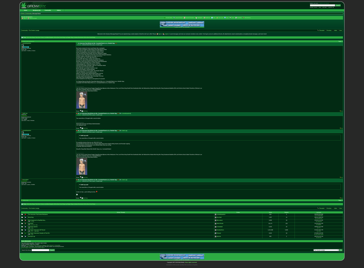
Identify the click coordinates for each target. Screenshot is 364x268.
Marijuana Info (36, 10)
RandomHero (220, 230)
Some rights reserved (191, 262)
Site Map (325, 7)
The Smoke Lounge (34, 30)
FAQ (320, 7)
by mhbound (319, 221)
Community (48, 10)
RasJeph (219, 217)
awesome (30, 223)
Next (340, 30)
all (32, 221)
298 (35, 231)
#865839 (79, 114)
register (167, 34)
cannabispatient (126, 113)
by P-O (318, 227)
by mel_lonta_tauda (318, 234)
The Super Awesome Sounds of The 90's (39, 233)
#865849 (79, 132)
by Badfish (318, 224)
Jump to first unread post (28, 41)
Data (48, 245)
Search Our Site (314, 3)
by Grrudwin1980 (319, 215)
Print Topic (41, 247)
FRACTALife (220, 223)
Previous (328, 30)
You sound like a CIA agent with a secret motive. (91, 137)
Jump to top (25, 200)
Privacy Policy (314, 7)
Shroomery (248, 17)
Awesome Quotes (33, 226)
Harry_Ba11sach (38, 245)
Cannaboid (219, 226)
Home (25, 10)
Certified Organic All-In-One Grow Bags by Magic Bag (58, 37)
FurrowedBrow (30, 245)
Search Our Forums (324, 3)
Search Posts (179, 17)
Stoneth (51, 245)
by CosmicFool (318, 218)
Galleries (207, 17)
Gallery (59, 10)
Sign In (25, 18)
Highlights (200, 17)
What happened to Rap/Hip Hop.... (37, 220)
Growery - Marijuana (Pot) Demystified (35, 5)
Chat (227, 17)
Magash (44, 245)
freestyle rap (31, 236)
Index (335, 30)
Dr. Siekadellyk (56, 245)
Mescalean (220, 220)
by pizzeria (318, 237)
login (159, 34)
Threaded (321, 30)
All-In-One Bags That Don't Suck (35, 37)
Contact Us (331, 7)
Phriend (219, 233)
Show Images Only (26, 247)
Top (342, 111)
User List (220, 17)
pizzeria (219, 236)
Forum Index (169, 17)
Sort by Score (35, 247)
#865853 (79, 181)
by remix (319, 231)
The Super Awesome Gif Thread (36, 230)
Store (232, 17)
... (33, 231)
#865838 (79, 44)
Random (239, 17)
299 (37, 231)
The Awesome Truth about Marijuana (38, 214)
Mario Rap (31, 217)
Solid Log (124, 130)
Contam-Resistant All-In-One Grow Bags (84, 37)
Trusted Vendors (190, 17)
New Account (33, 18)
